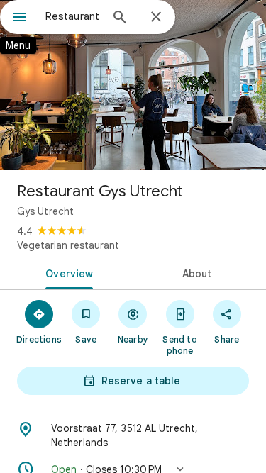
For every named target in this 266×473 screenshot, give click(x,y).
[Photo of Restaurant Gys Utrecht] (133, 85)
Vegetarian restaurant (68, 245)
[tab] (67, 272)
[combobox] (72, 16)
